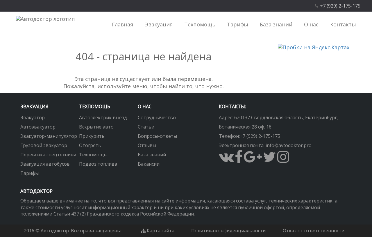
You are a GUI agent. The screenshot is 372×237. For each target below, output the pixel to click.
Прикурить (92, 136)
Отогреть (90, 145)
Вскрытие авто (96, 127)
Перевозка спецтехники (48, 154)
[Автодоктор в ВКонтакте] (226, 160)
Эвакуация (34, 106)
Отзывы (147, 145)
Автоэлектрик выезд (103, 117)
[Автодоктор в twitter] (269, 160)
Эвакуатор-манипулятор (48, 136)
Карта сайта (160, 230)
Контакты (343, 24)
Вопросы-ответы (157, 136)
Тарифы (237, 24)
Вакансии (149, 164)
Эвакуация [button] (159, 24)
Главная (122, 24)
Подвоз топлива (98, 164)
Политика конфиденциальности (228, 230)
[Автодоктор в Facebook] (239, 160)
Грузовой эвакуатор (43, 145)
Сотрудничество (157, 117)
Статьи (146, 127)
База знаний (152, 154)
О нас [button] (311, 24)
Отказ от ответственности (313, 230)
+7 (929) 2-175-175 (260, 136)
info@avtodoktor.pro (289, 145)
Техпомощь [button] (199, 24)
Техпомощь (93, 154)
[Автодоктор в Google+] (253, 160)
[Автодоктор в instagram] (283, 160)
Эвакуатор (32, 117)
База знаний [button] (276, 24)
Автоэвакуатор (38, 127)
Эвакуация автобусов (45, 164)
